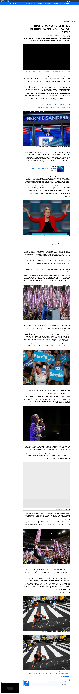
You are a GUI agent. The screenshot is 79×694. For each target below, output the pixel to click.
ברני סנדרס (44, 673)
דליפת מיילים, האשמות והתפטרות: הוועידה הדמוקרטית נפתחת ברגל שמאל (52, 106)
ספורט (59, 1)
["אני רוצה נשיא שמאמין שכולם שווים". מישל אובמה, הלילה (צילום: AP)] (46, 303)
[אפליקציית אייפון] (14, 3)
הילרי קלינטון (48, 673)
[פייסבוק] (10, 3)
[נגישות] (1, 1)
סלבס (47, 1)
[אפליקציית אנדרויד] (15, 3)
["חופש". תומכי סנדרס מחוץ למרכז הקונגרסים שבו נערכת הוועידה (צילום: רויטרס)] (46, 614)
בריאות (36, 1)
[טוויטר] (12, 3)
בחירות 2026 (33, 3)
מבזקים (60, 3)
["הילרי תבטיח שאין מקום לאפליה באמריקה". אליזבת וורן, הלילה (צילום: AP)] (46, 218)
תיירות (32, 1)
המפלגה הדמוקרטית (37, 673)
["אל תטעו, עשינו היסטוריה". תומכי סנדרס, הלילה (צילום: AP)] (46, 368)
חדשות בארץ (50, 3)
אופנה (23, 1)
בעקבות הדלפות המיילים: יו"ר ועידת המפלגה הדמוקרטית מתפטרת (54, 107)
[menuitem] (63, 1)
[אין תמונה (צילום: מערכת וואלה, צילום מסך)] (46, 486)
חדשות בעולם (39, 3)
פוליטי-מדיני (45, 3)
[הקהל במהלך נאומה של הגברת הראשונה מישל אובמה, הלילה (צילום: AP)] (46, 547)
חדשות (63, 1)
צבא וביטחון (56, 3)
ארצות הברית (67, 673)
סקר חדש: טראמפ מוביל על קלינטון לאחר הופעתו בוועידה (56, 104)
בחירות (55, 1)
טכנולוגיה (28, 1)
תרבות (51, 1)
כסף (43, 1)
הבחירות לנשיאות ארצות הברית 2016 (58, 673)
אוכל (40, 1)
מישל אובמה (31, 673)
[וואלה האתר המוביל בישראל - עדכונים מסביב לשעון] (68, 1)
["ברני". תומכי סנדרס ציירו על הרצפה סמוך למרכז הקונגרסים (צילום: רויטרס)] (46, 653)
